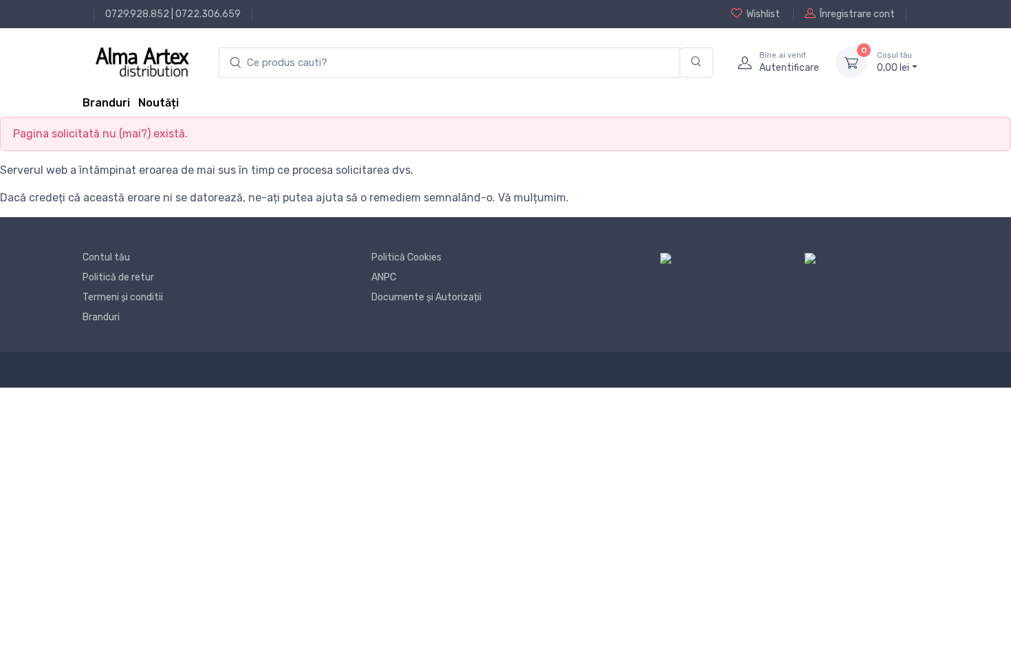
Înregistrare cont (857, 14)
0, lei (894, 62)
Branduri (106, 102)
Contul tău (106, 257)
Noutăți (158, 102)
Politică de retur (118, 277)
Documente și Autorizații (426, 297)
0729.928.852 (137, 14)
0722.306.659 (208, 14)
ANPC (383, 277)
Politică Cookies (406, 257)
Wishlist (763, 14)
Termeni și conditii (123, 297)
